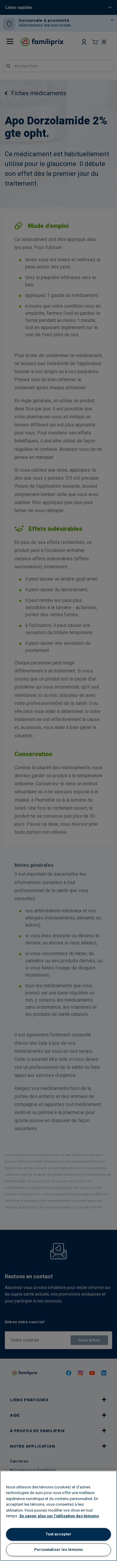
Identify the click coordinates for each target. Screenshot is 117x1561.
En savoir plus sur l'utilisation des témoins (59, 1516)
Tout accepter (58, 1534)
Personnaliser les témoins (58, 1549)
